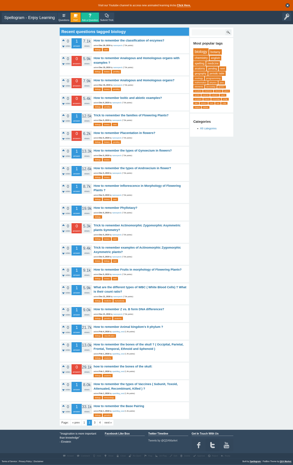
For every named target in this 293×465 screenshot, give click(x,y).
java (222, 82)
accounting (210, 87)
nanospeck (117, 45)
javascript (205, 95)
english (215, 58)
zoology (199, 78)
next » (108, 422)
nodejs (224, 103)
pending (116, 72)
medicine (107, 301)
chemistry (201, 58)
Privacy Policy (25, 461)
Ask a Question (90, 20)
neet (106, 50)
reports (223, 95)
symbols (197, 95)
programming (213, 78)
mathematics (200, 82)
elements (199, 87)
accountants (198, 99)
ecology (225, 99)
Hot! (75, 20)
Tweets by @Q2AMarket (162, 440)
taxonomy (204, 103)
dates (196, 103)
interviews (218, 91)
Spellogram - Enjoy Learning (29, 17)
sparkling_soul (118, 332)
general (226, 91)
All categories (208, 128)
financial (207, 99)
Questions (63, 20)
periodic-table (217, 73)
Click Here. (184, 5)
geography (200, 73)
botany (107, 72)
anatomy (118, 318)
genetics (107, 318)
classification (109, 336)
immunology (109, 398)
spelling (199, 63)
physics (213, 82)
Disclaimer (38, 461)
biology (98, 50)
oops (218, 103)
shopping (197, 107)
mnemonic (215, 95)
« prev (76, 422)
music (211, 103)
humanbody (119, 301)
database (205, 107)
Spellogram (255, 461)
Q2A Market (285, 461)
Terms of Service (9, 461)
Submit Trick (106, 20)
